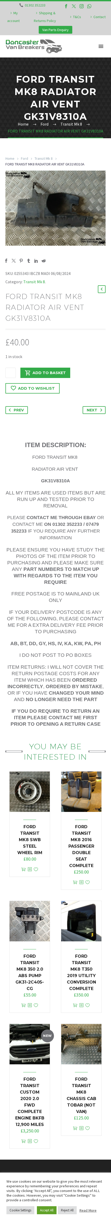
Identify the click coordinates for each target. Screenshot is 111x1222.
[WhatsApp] (89, 6)
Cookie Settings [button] (20, 1210)
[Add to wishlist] (36, 869)
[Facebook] (66, 6)
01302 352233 (35, 5)
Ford (24, 158)
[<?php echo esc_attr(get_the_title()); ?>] (30, 869)
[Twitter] (74, 6)
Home (9, 158)
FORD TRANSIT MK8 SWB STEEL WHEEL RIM (29, 839)
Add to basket (49, 372)
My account (13, 17)
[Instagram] (81, 6)
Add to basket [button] (23, 869)
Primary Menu (101, 46)
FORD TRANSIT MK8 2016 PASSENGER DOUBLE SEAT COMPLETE (81, 846)
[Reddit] (44, 261)
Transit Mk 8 (44, 158)
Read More (88, 1210)
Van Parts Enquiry (55, 29)
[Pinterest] (21, 261)
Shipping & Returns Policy (45, 17)
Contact (99, 16)
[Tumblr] (29, 261)
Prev (19, 410)
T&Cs (77, 16)
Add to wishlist (36, 388)
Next (92, 410)
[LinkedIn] (36, 261)
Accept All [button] (46, 1210)
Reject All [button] (67, 1210)
